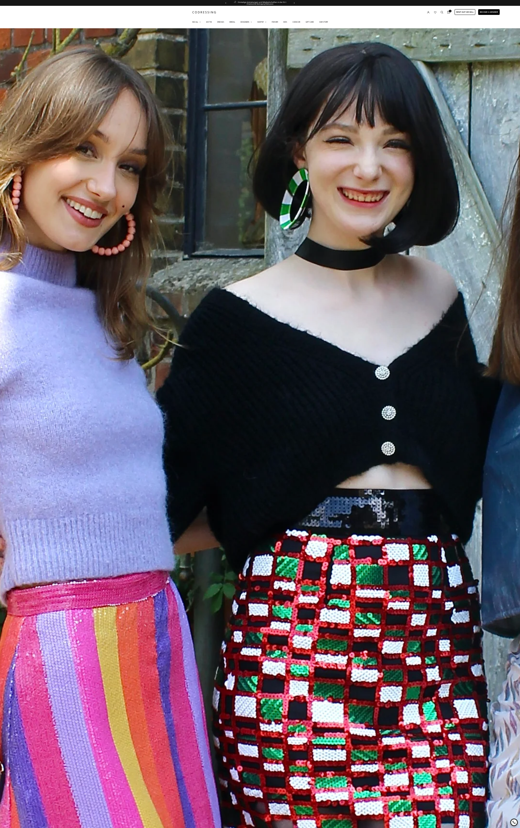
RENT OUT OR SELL (465, 12)
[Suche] (442, 12)
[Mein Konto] (422, 12)
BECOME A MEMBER (489, 12)
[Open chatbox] (514, 822)
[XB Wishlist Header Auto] (435, 12)
